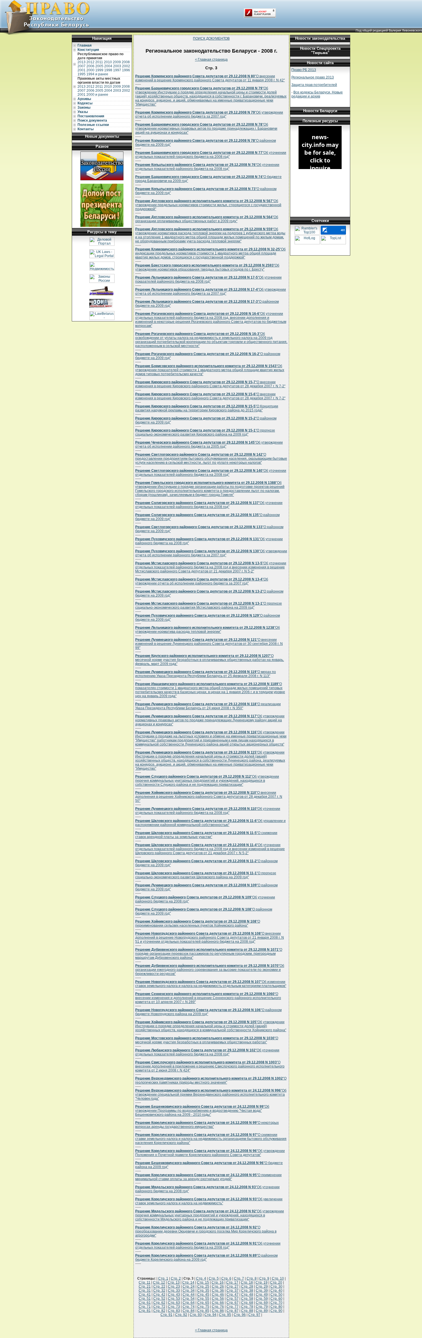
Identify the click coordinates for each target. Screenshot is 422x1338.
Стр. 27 (233, 1287)
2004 (108, 66)
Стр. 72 (159, 1307)
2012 (90, 62)
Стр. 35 (203, 1291)
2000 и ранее (97, 95)
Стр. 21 (145, 1287)
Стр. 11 (144, 1283)
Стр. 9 (264, 1278)
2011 (99, 62)
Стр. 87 (233, 1311)
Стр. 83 (174, 1311)
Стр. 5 (214, 1278)
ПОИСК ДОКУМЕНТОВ (211, 39)
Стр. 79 (262, 1307)
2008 (126, 62)
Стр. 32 (159, 1291)
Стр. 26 (218, 1287)
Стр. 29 (262, 1287)
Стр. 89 (262, 1311)
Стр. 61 (145, 1303)
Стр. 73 (174, 1307)
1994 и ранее (97, 74)
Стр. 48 (247, 1295)
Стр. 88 (247, 1311)
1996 (126, 70)
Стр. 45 (203, 1295)
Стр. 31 (145, 1291)
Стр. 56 (218, 1299)
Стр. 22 (159, 1287)
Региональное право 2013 (312, 77)
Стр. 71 (145, 1307)
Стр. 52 (159, 1299)
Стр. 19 (261, 1283)
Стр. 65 (203, 1303)
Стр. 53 (174, 1299)
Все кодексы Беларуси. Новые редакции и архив (317, 94)
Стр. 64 (189, 1303)
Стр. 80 (276, 1307)
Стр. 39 (262, 1291)
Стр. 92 (181, 1315)
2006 (90, 66)
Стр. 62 (159, 1303)
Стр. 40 (276, 1291)
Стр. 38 (247, 1291)
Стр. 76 (218, 1307)
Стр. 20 (276, 1283)
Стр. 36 (218, 1291)
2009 (117, 62)
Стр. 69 (262, 1303)
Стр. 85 (203, 1311)
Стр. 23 (174, 1287)
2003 (117, 66)
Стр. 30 (276, 1287)
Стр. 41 (145, 1295)
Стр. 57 (233, 1299)
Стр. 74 (189, 1307)
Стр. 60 (276, 1299)
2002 (126, 66)
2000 (90, 70)
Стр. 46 (218, 1295)
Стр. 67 (233, 1303)
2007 (82, 66)
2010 (108, 62)
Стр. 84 (189, 1311)
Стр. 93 (196, 1315)
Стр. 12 (159, 1283)
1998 (108, 70)
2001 (82, 70)
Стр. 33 (174, 1291)
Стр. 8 (252, 1278)
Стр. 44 (189, 1295)
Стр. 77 (233, 1307)
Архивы (84, 99)
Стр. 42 (159, 1295)
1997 (117, 70)
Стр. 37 (233, 1291)
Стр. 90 (276, 1311)
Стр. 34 (189, 1291)
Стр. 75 (203, 1307)
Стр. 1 (163, 1278)
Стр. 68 (247, 1303)
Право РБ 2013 (303, 70)
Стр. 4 (201, 1278)
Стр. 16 (218, 1283)
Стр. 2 (176, 1278)
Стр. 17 (232, 1283)
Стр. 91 (166, 1315)
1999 (99, 70)
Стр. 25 (203, 1287)
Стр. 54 (189, 1299)
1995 (82, 74)
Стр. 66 (218, 1303)
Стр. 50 (276, 1295)
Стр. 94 (210, 1315)
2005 (99, 66)
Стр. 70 (276, 1303)
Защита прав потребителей (314, 85)
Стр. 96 (240, 1315)
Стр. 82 (159, 1311)
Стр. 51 (145, 1299)
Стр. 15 (203, 1283)
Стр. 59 (262, 1299)
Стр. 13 (174, 1283)
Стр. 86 (218, 1311)
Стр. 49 (262, 1295)
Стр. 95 (225, 1315)
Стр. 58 (247, 1299)
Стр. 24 (189, 1287)
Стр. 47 (233, 1295)
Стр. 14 (188, 1283)
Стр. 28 (247, 1287)
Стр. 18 (247, 1283)
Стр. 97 (254, 1315)
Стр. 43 (174, 1295)
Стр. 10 (278, 1278)
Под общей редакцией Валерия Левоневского (389, 30)
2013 (82, 62)
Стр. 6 (226, 1278)
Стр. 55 (203, 1299)
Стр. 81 (145, 1311)
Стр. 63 (174, 1303)
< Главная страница (211, 59)
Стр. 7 (239, 1278)
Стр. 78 (247, 1307)
